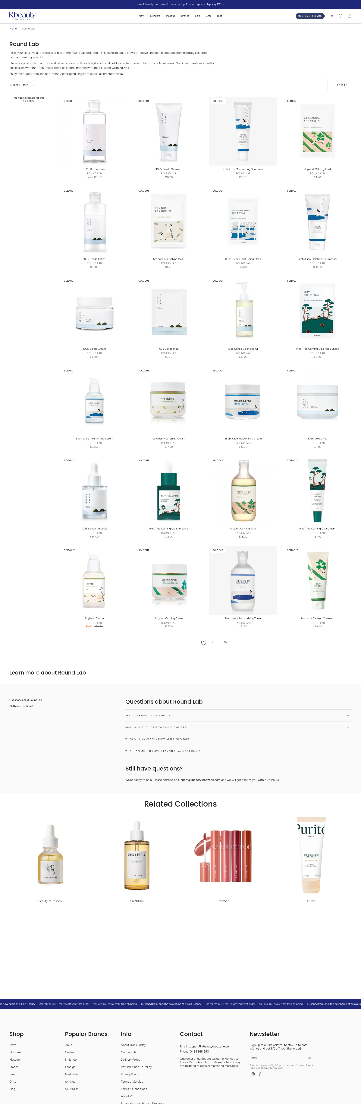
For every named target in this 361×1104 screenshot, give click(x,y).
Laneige (70, 1067)
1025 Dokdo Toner (49, 68)
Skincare (15, 1052)
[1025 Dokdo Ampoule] (94, 491)
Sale (12, 1074)
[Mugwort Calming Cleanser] (317, 580)
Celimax (70, 1052)
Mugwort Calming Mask (114, 68)
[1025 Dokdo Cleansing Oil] (243, 311)
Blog (12, 1089)
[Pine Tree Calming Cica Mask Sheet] (317, 311)
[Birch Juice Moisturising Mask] (243, 221)
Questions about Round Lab (25, 700)
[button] (155, 16)
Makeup (14, 1059)
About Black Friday (133, 1045)
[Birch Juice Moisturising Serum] (94, 401)
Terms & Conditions (134, 1089)
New (12, 1045)
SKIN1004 (72, 1089)
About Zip (127, 1096)
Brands (13, 1067)
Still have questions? (21, 706)
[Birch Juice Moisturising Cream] (243, 401)
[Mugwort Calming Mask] (317, 131)
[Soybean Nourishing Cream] (169, 401)
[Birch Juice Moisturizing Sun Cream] (243, 131)
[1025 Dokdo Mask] (169, 311)
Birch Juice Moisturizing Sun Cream (167, 63)
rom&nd (70, 1081)
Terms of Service (132, 1081)
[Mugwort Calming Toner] (243, 491)
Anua (68, 1045)
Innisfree (71, 1059)
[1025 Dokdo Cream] (94, 311)
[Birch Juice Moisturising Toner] (243, 580)
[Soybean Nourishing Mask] (169, 221)
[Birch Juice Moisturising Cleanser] (317, 221)
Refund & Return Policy (136, 1067)
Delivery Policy (130, 1059)
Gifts (12, 1081)
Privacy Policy (130, 1074)
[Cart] (349, 16)
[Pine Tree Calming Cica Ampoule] (169, 491)
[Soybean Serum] (94, 580)
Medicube (71, 1074)
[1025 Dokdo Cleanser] (169, 131)
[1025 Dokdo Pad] (317, 401)
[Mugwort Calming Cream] (169, 580)
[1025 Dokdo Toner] (94, 131)
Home (13, 28)
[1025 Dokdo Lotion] (94, 221)
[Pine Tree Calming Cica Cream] (317, 491)
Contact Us (128, 1052)
